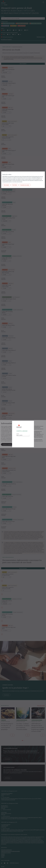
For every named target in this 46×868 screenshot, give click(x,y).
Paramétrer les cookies (24, 185)
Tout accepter (6, 184)
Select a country (19, 435)
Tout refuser (14, 184)
